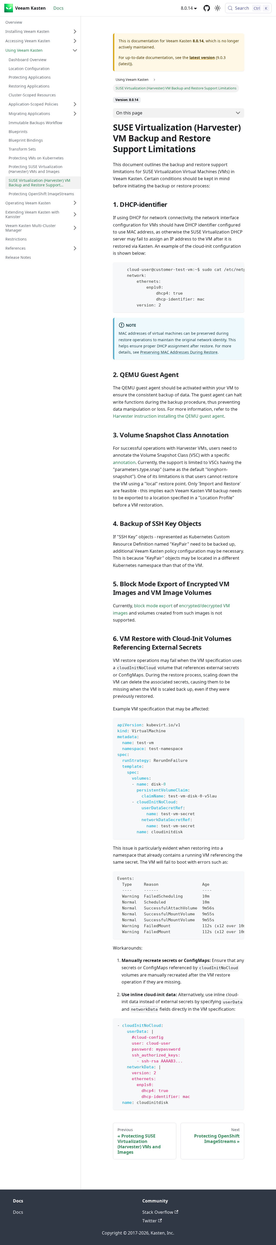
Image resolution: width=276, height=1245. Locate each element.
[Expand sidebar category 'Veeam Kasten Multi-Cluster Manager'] (75, 228)
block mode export (153, 606)
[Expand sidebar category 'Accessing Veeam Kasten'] (75, 41)
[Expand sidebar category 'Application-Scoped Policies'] (75, 104)
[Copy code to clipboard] (237, 269)
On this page (129, 113)
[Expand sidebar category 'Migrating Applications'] (75, 113)
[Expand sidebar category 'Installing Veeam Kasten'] (75, 31)
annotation (124, 462)
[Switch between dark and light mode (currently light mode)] (217, 8)
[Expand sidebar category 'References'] (75, 248)
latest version (202, 57)
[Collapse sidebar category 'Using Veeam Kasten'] (75, 50)
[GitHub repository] (206, 8)
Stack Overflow (157, 1212)
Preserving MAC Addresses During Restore (179, 352)
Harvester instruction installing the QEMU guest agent (168, 416)
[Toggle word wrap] (227, 269)
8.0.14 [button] (187, 8)
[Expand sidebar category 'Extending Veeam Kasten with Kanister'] (75, 214)
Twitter (149, 1221)
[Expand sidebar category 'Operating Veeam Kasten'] (75, 202)
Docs (58, 8)
